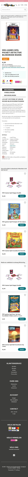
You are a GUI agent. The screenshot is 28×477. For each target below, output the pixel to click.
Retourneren (14, 387)
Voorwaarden (14, 372)
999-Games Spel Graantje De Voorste (13, 250)
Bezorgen (14, 368)
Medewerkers (14, 384)
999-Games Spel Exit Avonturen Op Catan (13, 345)
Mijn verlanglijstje (14, 399)
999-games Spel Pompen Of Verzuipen (14, 222)
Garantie (14, 386)
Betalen (14, 370)
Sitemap (18, 467)
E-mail (14, 413)
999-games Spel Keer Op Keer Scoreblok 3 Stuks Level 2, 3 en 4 (12, 315)
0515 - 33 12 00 (14, 411)
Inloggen (14, 398)
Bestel (22, 196)
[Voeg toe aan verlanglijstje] (25, 174)
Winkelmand (14, 401)
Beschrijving (9, 90)
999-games (12, 145)
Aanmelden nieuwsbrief (14, 449)
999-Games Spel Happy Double (11, 193)
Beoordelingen (10, 95)
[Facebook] (14, 455)
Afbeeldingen (9, 92)
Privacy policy (14, 374)
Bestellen (14, 366)
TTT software (17, 470)
